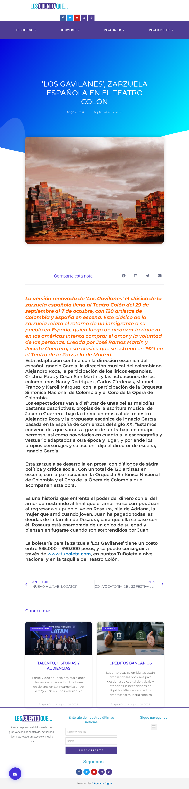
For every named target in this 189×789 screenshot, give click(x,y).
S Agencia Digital (102, 783)
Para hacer (112, 30)
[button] (15, 773)
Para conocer (159, 30)
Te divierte (68, 30)
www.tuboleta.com (69, 554)
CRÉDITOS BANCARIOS (130, 663)
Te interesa (24, 30)
